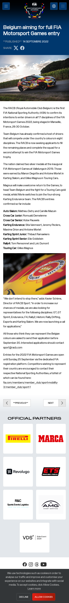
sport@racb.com (12, 347)
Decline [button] (23, 596)
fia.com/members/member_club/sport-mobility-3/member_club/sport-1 (30, 385)
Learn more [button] (34, 588)
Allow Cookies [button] (44, 596)
